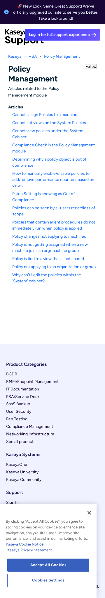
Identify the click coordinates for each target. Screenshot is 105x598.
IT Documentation (22, 389)
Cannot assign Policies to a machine (44, 114)
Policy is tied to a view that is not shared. (48, 258)
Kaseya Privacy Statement (29, 550)
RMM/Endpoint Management (32, 381)
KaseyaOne (16, 464)
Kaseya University (22, 472)
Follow (90, 66)
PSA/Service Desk (22, 396)
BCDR (11, 374)
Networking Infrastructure (30, 434)
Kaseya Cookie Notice (24, 544)
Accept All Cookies (48, 565)
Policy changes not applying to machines (49, 236)
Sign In (12, 502)
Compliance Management (29, 426)
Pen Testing (16, 419)
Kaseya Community (23, 479)
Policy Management (62, 56)
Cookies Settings (48, 580)
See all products (21, 441)
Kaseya (14, 56)
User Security (18, 411)
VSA (33, 56)
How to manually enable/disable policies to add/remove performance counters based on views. (53, 179)
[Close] (89, 512)
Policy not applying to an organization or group (54, 266)
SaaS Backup (18, 403)
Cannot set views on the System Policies (49, 122)
